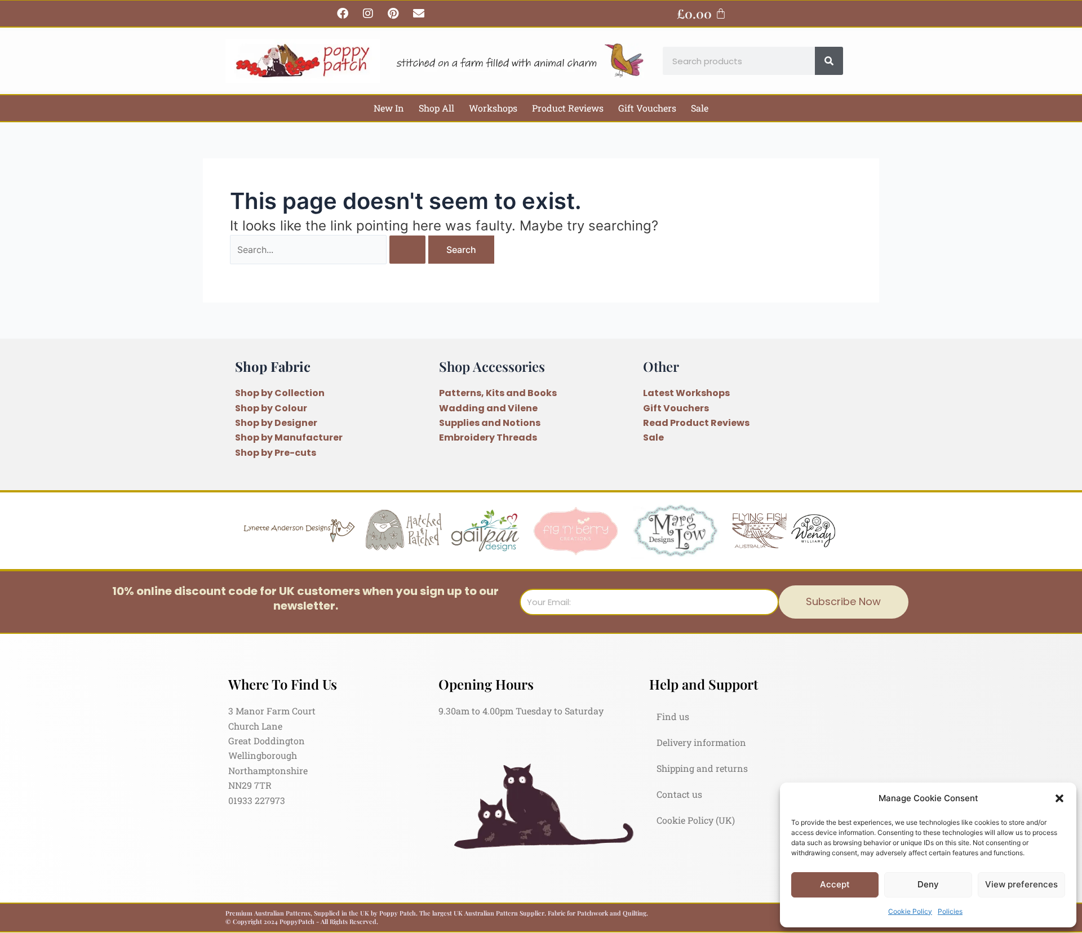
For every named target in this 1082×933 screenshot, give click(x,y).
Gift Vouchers (647, 108)
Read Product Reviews (696, 422)
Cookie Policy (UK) (696, 820)
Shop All (436, 108)
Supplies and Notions (489, 422)
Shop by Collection (280, 392)
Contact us (679, 794)
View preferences (1021, 884)
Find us (673, 716)
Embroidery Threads (488, 437)
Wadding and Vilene (488, 408)
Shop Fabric (273, 366)
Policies (950, 911)
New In (389, 108)
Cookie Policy (910, 911)
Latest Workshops (686, 392)
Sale (699, 108)
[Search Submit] (407, 250)
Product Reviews (568, 108)
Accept (835, 884)
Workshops (493, 108)
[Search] (829, 61)
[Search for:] (329, 249)
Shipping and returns (702, 768)
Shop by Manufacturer (289, 437)
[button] (1059, 798)
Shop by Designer (276, 422)
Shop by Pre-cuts (275, 452)
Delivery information (701, 742)
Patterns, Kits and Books (498, 392)
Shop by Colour (271, 408)
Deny (928, 884)
